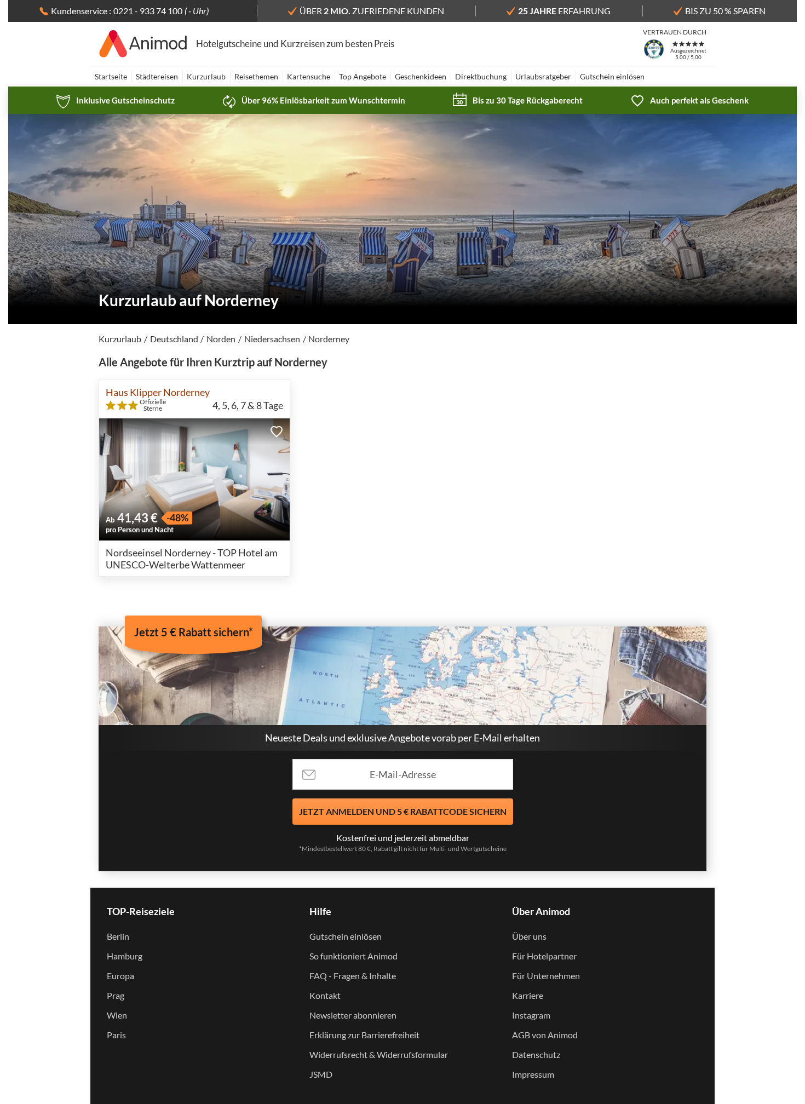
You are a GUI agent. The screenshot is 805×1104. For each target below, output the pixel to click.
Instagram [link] (531, 1015)
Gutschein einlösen (612, 76)
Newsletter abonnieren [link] (352, 1015)
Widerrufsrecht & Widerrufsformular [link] (378, 1054)
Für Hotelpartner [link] (544, 956)
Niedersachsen (272, 339)
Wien (117, 1015)
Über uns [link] (529, 936)
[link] (115, 100)
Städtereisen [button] (157, 76)
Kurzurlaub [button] (206, 76)
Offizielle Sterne (153, 405)
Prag (115, 995)
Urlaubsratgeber (543, 76)
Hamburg (124, 956)
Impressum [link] (533, 1074)
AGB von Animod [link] (545, 1035)
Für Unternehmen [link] (546, 975)
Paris (116, 1035)
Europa (120, 975)
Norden (220, 339)
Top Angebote (362, 76)
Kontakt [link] (325, 995)
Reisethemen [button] (256, 76)
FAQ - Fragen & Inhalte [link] (352, 975)
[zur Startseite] (143, 44)
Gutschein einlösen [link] (345, 936)
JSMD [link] (320, 1074)
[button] (276, 431)
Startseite (111, 76)
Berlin (118, 936)
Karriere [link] (527, 995)
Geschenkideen (420, 76)
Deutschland (174, 339)
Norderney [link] (328, 339)
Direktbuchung (481, 76)
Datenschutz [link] (536, 1054)
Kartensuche (308, 76)
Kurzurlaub (120, 339)
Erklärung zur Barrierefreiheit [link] (364, 1035)
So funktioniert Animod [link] (353, 956)
